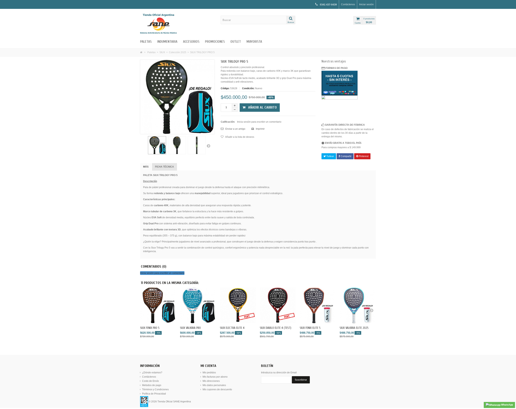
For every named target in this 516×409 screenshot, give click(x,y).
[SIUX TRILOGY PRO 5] (157, 145)
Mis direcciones (211, 381)
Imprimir (260, 128)
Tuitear (330, 156)
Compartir (346, 156)
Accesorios (191, 41)
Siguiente (208, 146)
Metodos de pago (151, 385)
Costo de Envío (150, 381)
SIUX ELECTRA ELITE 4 (232, 328)
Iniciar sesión (366, 4)
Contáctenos (348, 4)
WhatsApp (506, 404)
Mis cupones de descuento (217, 389)
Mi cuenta (208, 366)
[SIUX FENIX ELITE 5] (318, 305)
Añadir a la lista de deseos (239, 137)
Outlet (235, 41)
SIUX (162, 52)
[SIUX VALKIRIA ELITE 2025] (358, 305)
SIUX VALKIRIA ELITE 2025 (354, 328)
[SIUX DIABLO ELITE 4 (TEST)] (278, 305)
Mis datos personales (214, 385)
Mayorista (254, 41)
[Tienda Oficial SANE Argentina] (177, 24)
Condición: (248, 88)
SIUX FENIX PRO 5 (149, 328)
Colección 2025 (177, 52)
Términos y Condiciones (155, 389)
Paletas (146, 41)
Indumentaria (167, 41)
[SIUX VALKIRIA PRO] (198, 305)
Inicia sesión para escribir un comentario (259, 121)
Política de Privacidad (154, 393)
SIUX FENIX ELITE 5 (310, 328)
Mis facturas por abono (215, 376)
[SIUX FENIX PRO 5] (158, 305)
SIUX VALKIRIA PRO (190, 328)
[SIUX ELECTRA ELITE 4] (238, 305)
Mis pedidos (209, 372)
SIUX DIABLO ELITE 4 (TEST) (275, 328)
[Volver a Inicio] (141, 52)
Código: (225, 88)
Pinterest (363, 156)
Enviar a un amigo (235, 128)
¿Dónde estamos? (152, 372)
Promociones (215, 41)
